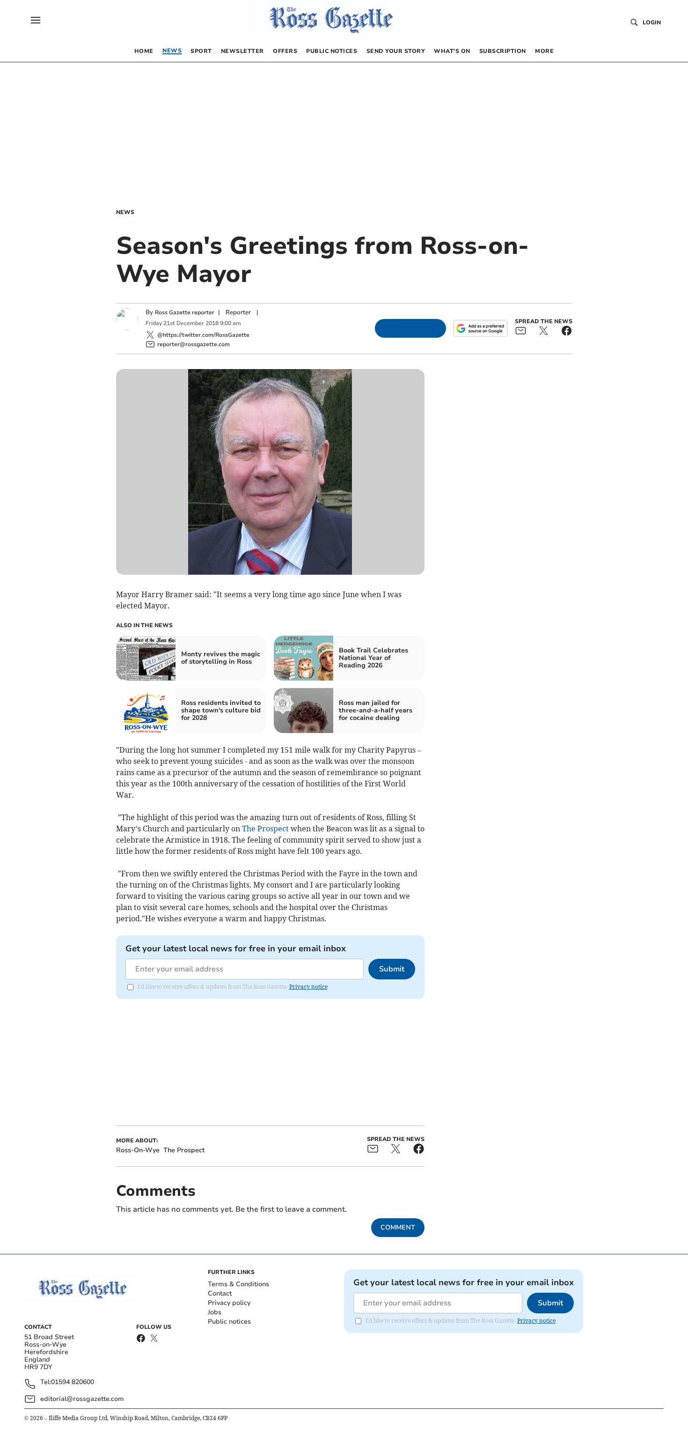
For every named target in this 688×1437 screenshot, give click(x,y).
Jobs (214, 1312)
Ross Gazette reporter (184, 312)
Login (652, 22)
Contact (220, 1293)
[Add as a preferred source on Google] (480, 328)
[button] (35, 20)
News (125, 212)
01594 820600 (72, 1382)
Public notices (229, 1321)
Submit (391, 969)
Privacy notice (308, 986)
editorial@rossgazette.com (82, 1398)
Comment (398, 1227)
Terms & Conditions (238, 1284)
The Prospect (265, 828)
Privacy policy (229, 1302)
